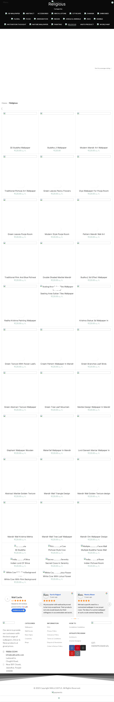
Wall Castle (16, 597)
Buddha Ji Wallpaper (57, 148)
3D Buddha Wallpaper (20, 148)
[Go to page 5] (76, 618)
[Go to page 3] (73, 618)
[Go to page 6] (78, 618)
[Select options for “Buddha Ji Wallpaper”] (55, 143)
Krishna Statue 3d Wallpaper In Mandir (93, 321)
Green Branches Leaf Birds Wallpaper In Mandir (93, 365)
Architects (73, 637)
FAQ (48, 627)
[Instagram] (83, 648)
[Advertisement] (10, 66)
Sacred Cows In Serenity (57, 563)
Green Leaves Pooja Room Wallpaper (20, 235)
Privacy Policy (52, 631)
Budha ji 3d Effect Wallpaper (94, 277)
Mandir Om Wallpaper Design (94, 537)
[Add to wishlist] (22, 143)
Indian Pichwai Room (94, 563)
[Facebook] (72, 648)
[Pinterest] (77, 648)
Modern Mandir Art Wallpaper (94, 148)
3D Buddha (20, 550)
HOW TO (72, 623)
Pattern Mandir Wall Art (94, 234)
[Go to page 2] (71, 618)
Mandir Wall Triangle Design (57, 493)
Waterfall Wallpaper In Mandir (57, 450)
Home (4, 103)
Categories (58, 9)
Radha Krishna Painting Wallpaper (20, 320)
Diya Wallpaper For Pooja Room (94, 191)
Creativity (28, 639)
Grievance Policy (53, 635)
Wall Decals (29, 631)
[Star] (77, 653)
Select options (18, 143)
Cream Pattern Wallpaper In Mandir (57, 364)
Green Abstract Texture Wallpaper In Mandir (20, 408)
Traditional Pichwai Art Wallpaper (20, 191)
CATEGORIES (30, 623)
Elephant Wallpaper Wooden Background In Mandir (20, 451)
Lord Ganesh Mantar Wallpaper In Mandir (94, 451)
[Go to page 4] (75, 618)
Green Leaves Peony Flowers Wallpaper (57, 192)
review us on (17, 610)
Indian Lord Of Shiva (20, 563)
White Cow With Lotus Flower (57, 576)
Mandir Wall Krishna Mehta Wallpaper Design (20, 538)
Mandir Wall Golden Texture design (93, 493)
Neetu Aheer (89, 594)
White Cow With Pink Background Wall (20, 580)
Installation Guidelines (77, 627)
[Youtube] (72, 653)
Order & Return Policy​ (54, 646)
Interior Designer (75, 641)
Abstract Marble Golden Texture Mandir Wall (20, 494)
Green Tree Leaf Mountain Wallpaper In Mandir (57, 408)
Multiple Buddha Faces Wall (94, 550)
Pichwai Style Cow (57, 550)
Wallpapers (29, 627)
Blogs (27, 642)
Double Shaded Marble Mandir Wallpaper (57, 278)
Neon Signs (29, 635)
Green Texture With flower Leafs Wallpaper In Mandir (20, 365)
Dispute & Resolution (54, 642)
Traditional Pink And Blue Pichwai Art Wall (20, 278)
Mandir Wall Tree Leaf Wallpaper (57, 537)
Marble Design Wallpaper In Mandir (93, 407)
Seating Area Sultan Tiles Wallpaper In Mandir (57, 294)
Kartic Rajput (55, 594)
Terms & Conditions (54, 639)
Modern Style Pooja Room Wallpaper (57, 235)
